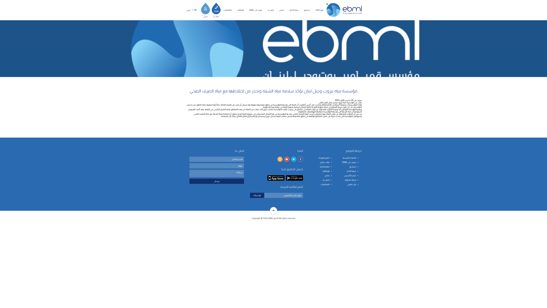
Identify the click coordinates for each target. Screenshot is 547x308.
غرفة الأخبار (293, 10)
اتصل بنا (271, 10)
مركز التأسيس (350, 175)
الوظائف (240, 10)
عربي (189, 10)
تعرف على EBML (255, 10)
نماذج (281, 10)
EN (195, 10)
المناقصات (228, 10)
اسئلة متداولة (350, 180)
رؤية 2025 (319, 10)
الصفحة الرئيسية (349, 158)
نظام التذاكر (324, 167)
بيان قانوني (351, 184)
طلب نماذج (324, 162)
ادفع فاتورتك (323, 158)
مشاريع (307, 10)
